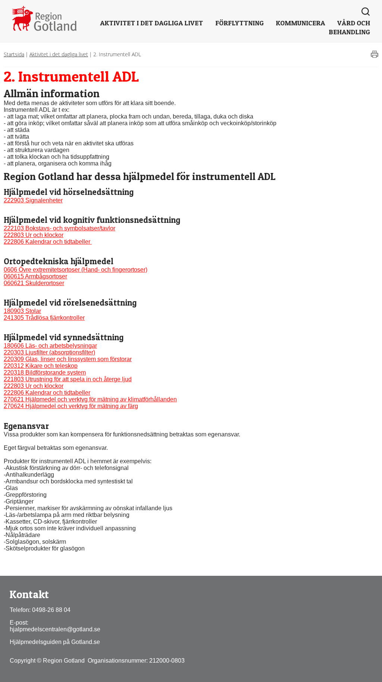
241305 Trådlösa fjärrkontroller (44, 318)
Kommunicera (300, 23)
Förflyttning (239, 23)
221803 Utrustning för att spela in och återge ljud (68, 379)
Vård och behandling (349, 27)
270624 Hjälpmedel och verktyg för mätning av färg (71, 406)
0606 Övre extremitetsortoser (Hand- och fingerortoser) (75, 269)
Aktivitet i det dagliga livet (151, 23)
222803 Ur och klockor (33, 235)
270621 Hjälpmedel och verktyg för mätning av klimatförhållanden (90, 399)
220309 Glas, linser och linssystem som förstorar (68, 359)
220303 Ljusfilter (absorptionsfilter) (49, 352)
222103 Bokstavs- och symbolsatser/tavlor (59, 228)
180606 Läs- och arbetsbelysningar (50, 345)
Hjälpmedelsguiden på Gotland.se (55, 642)
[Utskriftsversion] (374, 56)
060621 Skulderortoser (34, 283)
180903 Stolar (22, 311)
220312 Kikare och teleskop (41, 366)
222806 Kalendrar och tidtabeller (48, 242)
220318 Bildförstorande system (45, 372)
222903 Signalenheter (33, 200)
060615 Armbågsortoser (35, 276)
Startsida (14, 54)
